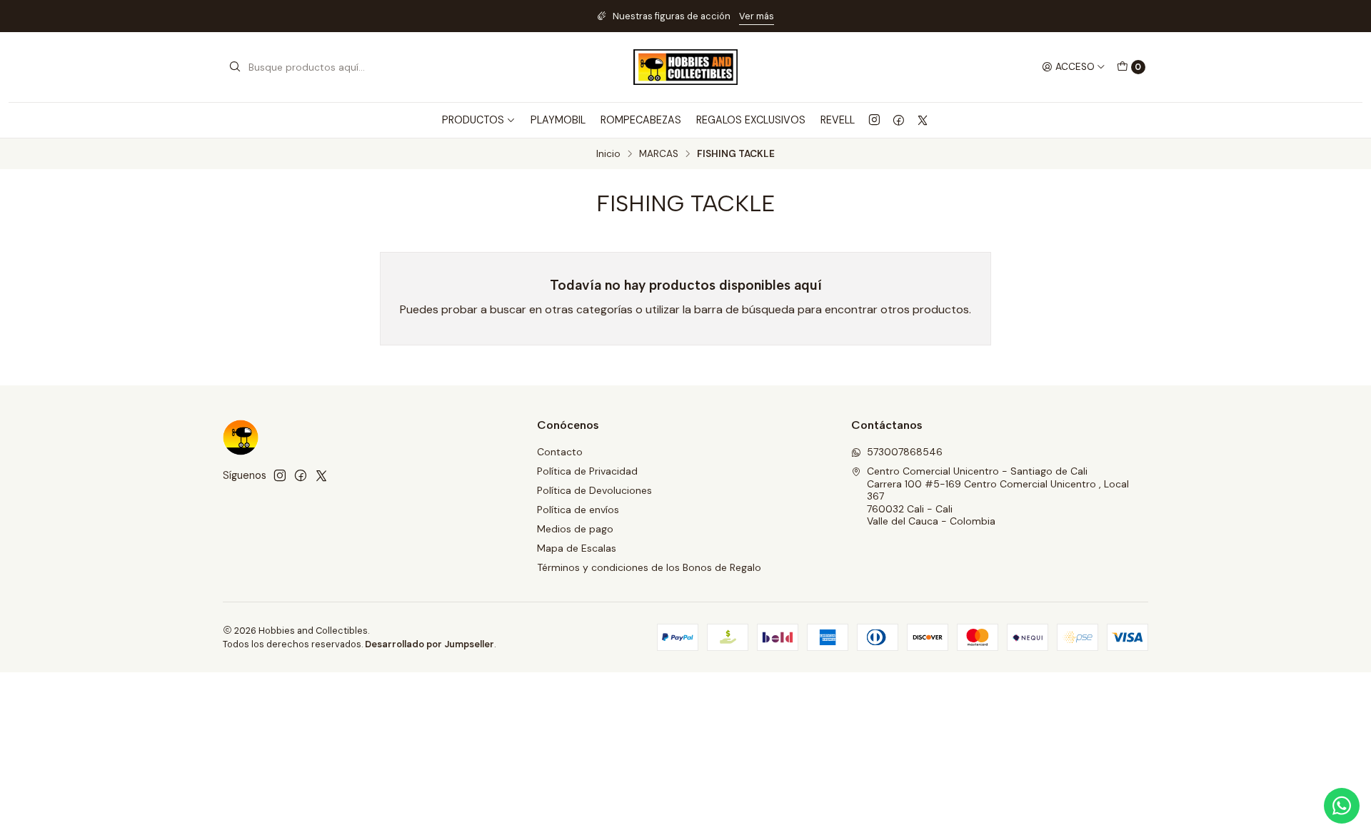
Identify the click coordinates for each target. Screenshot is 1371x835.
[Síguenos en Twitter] (922, 120)
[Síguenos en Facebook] (898, 120)
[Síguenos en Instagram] (874, 120)
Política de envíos (578, 509)
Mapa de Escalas (576, 548)
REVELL (837, 119)
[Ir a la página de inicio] (685, 67)
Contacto (560, 451)
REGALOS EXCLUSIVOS (750, 119)
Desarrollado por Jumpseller (429, 644)
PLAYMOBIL (558, 119)
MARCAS (658, 154)
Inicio (608, 154)
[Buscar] (235, 67)
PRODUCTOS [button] (473, 119)
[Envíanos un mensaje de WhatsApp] (1342, 806)
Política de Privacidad (587, 471)
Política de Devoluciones (594, 490)
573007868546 (905, 451)
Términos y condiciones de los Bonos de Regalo (649, 567)
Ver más (756, 16)
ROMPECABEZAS (641, 119)
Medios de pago (575, 528)
